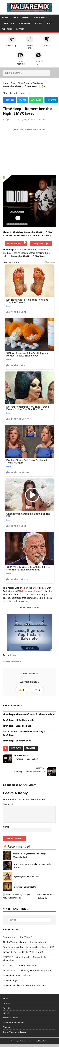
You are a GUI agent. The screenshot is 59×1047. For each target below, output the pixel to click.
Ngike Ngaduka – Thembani (26, 876)
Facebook (9, 99)
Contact (6, 1003)
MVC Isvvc (16, 748)
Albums (38, 23)
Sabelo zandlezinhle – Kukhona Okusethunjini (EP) (28, 947)
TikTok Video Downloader (14, 1032)
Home (5, 17)
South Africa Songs (20, 83)
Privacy (6, 1012)
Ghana (25, 17)
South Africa (40, 17)
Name (6, 826)
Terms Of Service (10, 1017)
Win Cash (7, 29)
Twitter (22, 99)
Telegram (51, 99)
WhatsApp (36, 99)
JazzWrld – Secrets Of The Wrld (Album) (23, 951)
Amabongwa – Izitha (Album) (17, 937)
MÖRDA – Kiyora (11, 980)
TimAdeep (30, 748)
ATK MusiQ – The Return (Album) (19, 965)
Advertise (7, 1008)
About (6, 998)
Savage (6, 119)
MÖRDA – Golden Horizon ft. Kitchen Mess (24, 985)
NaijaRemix (43, 1041)
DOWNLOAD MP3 (12, 661)
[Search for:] (29, 919)
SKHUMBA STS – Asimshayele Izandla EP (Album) (27, 970)
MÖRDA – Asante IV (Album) (17, 975)
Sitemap (6, 1027)
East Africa (8, 23)
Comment (8, 804)
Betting (20, 29)
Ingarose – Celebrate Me (25, 886)
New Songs (24, 23)
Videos (50, 23)
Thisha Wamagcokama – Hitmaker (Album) (24, 942)
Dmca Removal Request (13, 1022)
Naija (15, 17)
